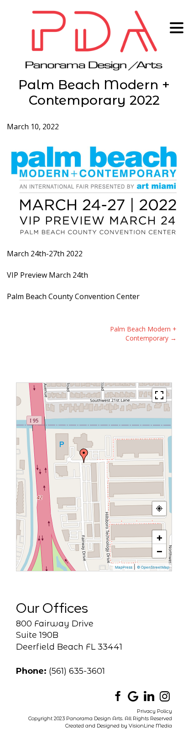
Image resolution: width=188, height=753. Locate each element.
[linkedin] (149, 696)
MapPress (123, 567)
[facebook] (117, 696)
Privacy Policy (154, 711)
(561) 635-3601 (77, 671)
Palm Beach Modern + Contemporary (143, 333)
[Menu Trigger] (176, 27)
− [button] (159, 551)
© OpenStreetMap (153, 567)
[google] (133, 696)
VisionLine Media (150, 725)
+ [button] (159, 537)
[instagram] (165, 696)
